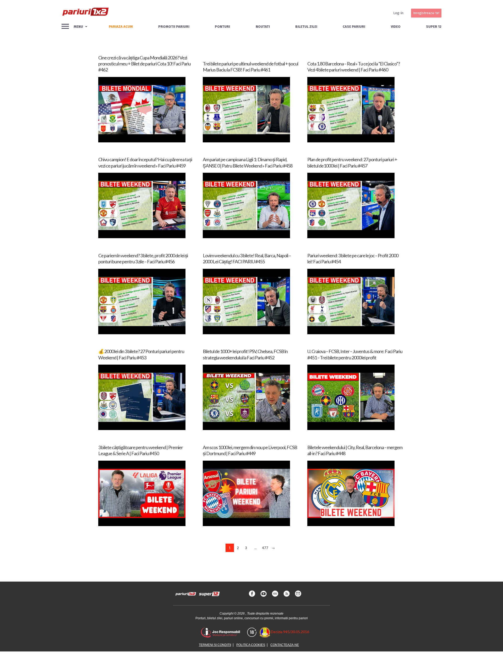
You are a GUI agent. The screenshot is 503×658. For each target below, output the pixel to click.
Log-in (398, 13)
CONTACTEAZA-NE (284, 645)
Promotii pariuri (173, 27)
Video (396, 27)
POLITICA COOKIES (250, 645)
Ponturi (222, 27)
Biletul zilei (306, 27)
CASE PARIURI (354, 27)
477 (265, 548)
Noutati (263, 27)
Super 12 (433, 27)
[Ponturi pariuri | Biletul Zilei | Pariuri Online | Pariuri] (85, 13)
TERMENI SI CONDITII (215, 645)
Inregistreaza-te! (426, 13)
